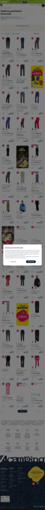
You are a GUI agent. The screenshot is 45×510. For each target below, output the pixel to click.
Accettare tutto (31, 261)
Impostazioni (13, 261)
